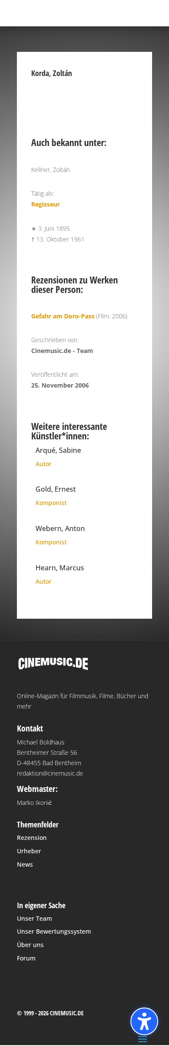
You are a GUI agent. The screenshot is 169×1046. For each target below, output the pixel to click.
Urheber (29, 851)
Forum (26, 958)
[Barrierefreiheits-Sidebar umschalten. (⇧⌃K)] (144, 1021)
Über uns (30, 945)
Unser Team (34, 918)
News (25, 864)
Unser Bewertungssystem (54, 931)
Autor (44, 464)
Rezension (32, 837)
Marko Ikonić (34, 802)
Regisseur (45, 204)
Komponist (51, 503)
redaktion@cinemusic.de (50, 773)
